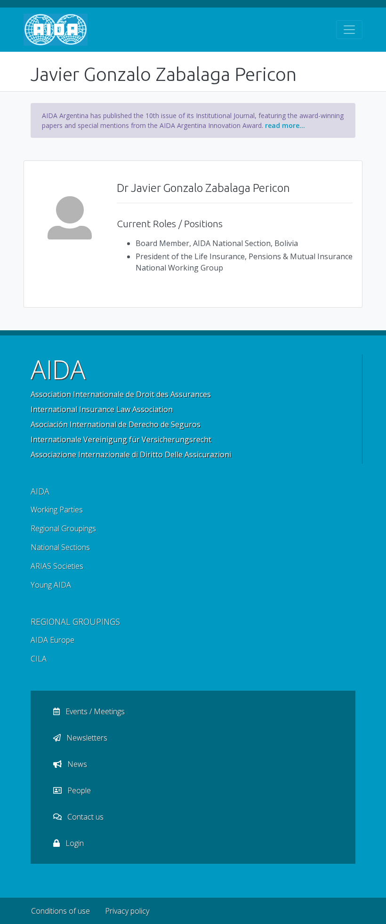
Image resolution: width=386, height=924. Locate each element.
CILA (39, 658)
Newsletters (85, 738)
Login (74, 843)
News (76, 764)
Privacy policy (127, 911)
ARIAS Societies (57, 566)
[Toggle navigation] (349, 29)
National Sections (60, 547)
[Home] (56, 29)
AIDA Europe (52, 640)
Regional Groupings (63, 528)
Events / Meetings (94, 711)
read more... (285, 125)
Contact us (84, 817)
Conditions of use (60, 911)
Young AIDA (51, 585)
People (78, 790)
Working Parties (57, 509)
